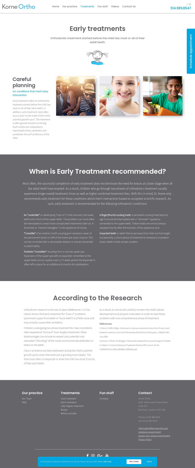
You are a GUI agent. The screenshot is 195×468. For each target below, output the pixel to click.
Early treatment (68, 398)
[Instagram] (93, 455)
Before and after (69, 413)
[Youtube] (107, 455)
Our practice (69, 6)
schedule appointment (149, 432)
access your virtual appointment (154, 435)
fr (189, 4)
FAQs (24, 402)
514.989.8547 (181, 8)
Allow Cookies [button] (134, 461)
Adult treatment (69, 402)
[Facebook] (87, 455)
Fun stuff (103, 6)
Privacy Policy (145, 439)
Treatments (87, 6)
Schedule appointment (191, 51)
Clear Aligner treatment (72, 405)
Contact (145, 393)
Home (55, 6)
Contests (103, 398)
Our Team (26, 398)
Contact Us (129, 6)
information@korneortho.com (153, 428)
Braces (64, 409)
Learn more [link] (107, 461)
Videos (115, 6)
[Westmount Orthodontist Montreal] (18, 7)
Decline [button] (149, 461)
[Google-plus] (100, 455)
